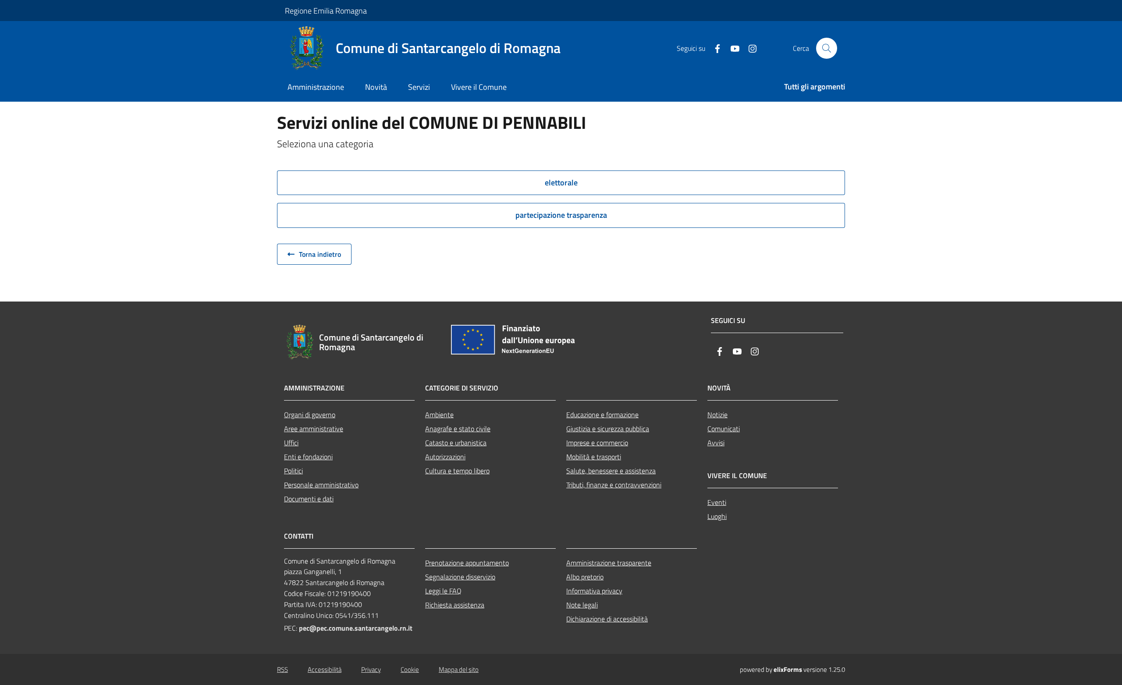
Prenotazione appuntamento (467, 562)
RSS (282, 669)
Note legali (582, 605)
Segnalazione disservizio (460, 576)
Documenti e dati (309, 498)
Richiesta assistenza (454, 605)
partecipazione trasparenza (561, 215)
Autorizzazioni (445, 456)
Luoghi (717, 516)
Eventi (716, 502)
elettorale (561, 182)
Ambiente (439, 414)
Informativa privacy (594, 591)
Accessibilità (324, 669)
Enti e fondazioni (308, 456)
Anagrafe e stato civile (457, 428)
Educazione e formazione (602, 414)
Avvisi (715, 442)
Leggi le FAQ (443, 591)
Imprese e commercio (597, 442)
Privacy (371, 669)
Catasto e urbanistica (455, 442)
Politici (293, 470)
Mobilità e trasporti (593, 456)
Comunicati (723, 428)
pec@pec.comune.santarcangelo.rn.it (355, 628)
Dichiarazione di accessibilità (607, 619)
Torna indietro (319, 254)
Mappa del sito (459, 669)
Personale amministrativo (321, 484)
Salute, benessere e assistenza (611, 470)
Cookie (410, 669)
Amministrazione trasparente (608, 562)
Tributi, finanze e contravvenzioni (613, 484)
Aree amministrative (313, 428)
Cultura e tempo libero (457, 470)
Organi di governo (309, 414)
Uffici (291, 442)
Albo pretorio (585, 576)
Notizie (717, 414)
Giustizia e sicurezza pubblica (607, 428)
